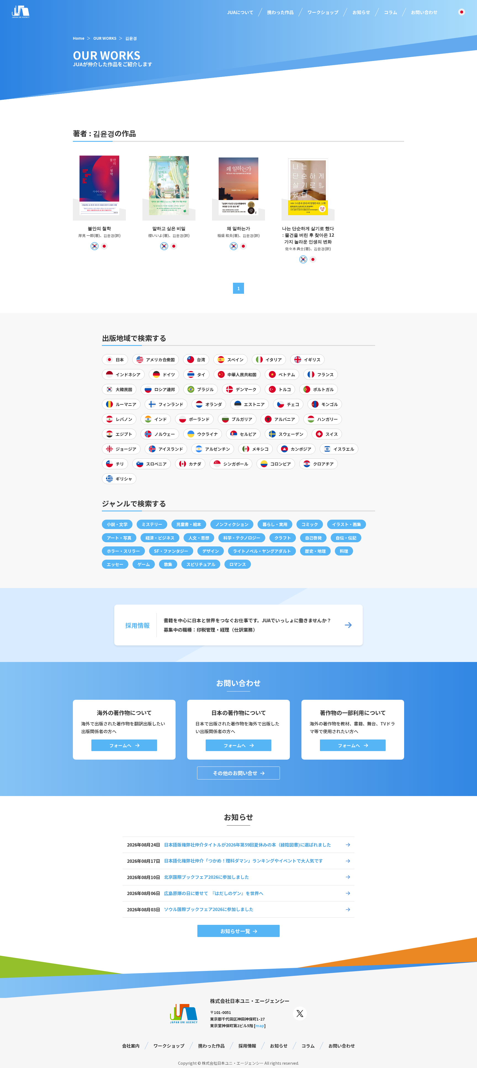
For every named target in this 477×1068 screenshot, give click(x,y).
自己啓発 (313, 538)
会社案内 (131, 1045)
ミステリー (152, 524)
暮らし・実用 (275, 524)
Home (78, 38)
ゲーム (143, 564)
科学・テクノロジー (241, 538)
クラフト (282, 538)
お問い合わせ (424, 12)
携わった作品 (280, 12)
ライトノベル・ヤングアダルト (262, 551)
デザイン (210, 551)
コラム (390, 12)
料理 (344, 551)
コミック (309, 524)
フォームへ (120, 745)
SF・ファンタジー (171, 551)
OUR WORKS (104, 38)
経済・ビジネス (159, 538)
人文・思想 (199, 538)
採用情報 (247, 1045)
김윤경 (131, 38)
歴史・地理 (315, 551)
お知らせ (361, 12)
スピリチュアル (200, 564)
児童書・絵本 (188, 524)
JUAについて (240, 12)
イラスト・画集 (346, 524)
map (259, 1025)
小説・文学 (117, 524)
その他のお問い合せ (235, 772)
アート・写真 (119, 538)
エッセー (115, 564)
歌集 (168, 564)
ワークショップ (323, 12)
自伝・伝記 (346, 538)
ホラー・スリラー (123, 551)
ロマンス (237, 564)
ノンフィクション (231, 524)
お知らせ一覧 (235, 930)
